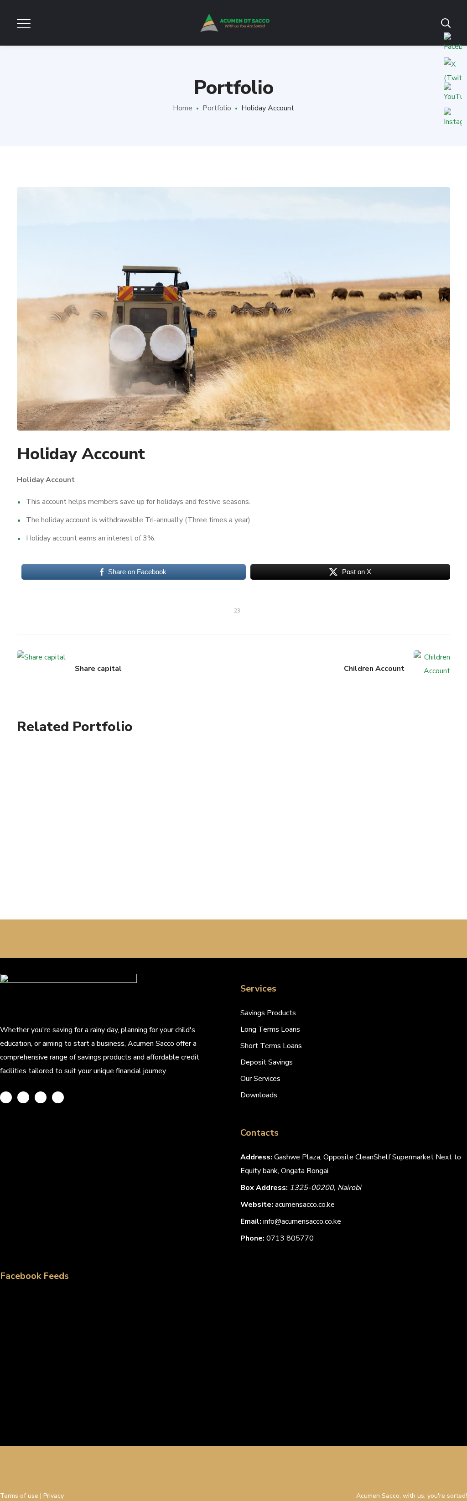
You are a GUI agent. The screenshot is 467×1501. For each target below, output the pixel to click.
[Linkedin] (58, 1097)
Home (182, 108)
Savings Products (268, 1013)
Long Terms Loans (270, 1029)
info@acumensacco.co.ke (302, 1221)
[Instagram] (41, 1097)
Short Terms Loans (271, 1046)
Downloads (258, 1095)
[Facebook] (23, 1097)
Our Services (260, 1079)
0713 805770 (290, 1238)
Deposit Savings (266, 1062)
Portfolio (216, 108)
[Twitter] (6, 1097)
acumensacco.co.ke (305, 1205)
